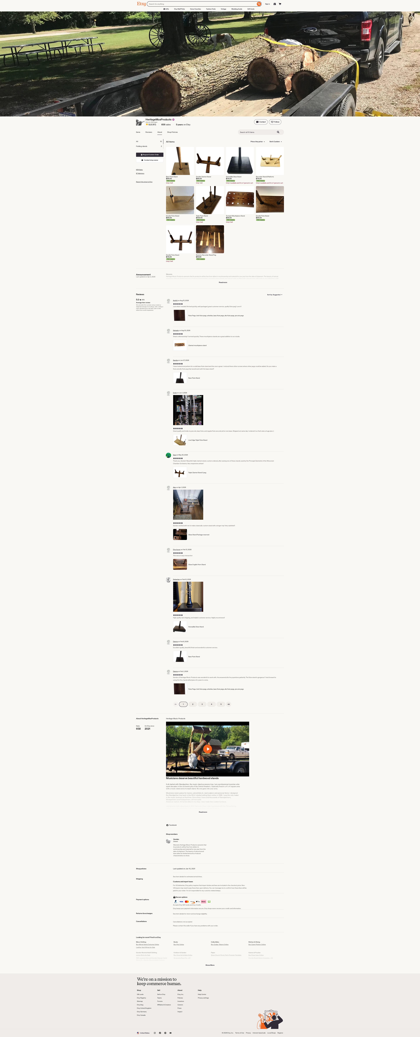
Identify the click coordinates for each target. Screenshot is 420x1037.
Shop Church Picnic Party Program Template (226, 955)
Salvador (176, 330)
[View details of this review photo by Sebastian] (188, 597)
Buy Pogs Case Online (256, 955)
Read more (223, 282)
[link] (175, 704)
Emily (175, 393)
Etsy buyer (176, 549)
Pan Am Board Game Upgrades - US (260, 958)
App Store (144, 1022)
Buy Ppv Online (179, 944)
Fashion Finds (211, 9)
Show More (210, 965)
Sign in (267, 4)
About (159, 132)
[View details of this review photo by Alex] (188, 505)
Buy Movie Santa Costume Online (147, 944)
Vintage (223, 9)
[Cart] (280, 4)
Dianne (175, 641)
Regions (280, 1033)
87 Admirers (140, 173)
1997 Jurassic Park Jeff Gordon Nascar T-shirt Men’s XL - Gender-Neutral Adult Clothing (151, 959)
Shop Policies (172, 132)
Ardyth (175, 300)
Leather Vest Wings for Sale (145, 947)
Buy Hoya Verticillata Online (183, 955)
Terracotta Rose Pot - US (182, 958)
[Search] (259, 4)
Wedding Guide (236, 9)
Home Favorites (195, 9)
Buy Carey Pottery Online (257, 944)
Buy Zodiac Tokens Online (219, 944)
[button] (261, 122)
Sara (174, 455)
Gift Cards (250, 9)
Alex (174, 487)
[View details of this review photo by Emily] (188, 410)
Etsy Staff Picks (179, 9)
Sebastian (176, 579)
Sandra (175, 360)
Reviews (148, 132)
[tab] (149, 141)
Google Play (160, 1022)
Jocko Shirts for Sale (143, 955)
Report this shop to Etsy (144, 182)
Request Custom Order (151, 154)
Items (138, 132)
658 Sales (139, 170)
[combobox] (201, 4)
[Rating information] (147, 124)
